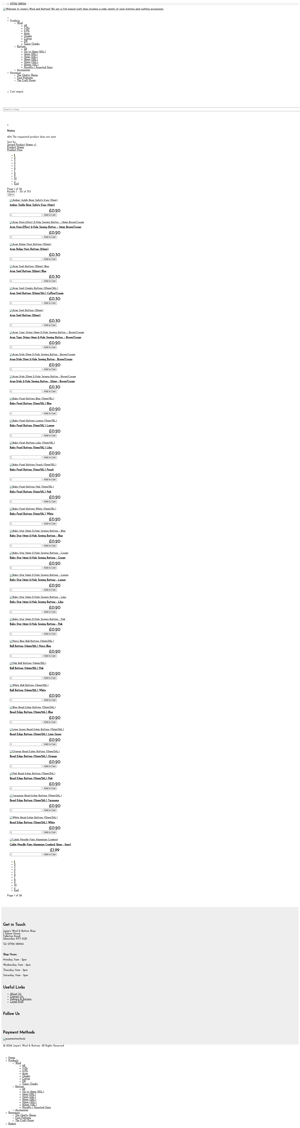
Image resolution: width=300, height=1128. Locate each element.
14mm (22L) (31, 54)
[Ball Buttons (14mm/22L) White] (29, 685)
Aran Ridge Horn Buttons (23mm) (29, 249)
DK (26, 41)
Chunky (28, 36)
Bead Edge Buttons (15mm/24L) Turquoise (34, 800)
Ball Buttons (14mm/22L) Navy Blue (30, 646)
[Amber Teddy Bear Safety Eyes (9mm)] (34, 200)
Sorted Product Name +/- (22, 145)
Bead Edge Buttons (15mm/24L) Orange (33, 756)
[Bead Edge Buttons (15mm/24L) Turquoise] (36, 795)
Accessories (23, 70)
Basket (12, 1124)
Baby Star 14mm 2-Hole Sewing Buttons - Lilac (37, 602)
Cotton (28, 39)
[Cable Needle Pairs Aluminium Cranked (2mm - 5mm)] (34, 839)
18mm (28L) (31, 59)
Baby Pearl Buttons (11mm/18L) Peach (32, 470)
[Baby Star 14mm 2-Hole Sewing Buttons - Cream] (39, 553)
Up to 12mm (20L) (35, 52)
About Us (15, 994)
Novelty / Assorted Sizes (38, 67)
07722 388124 (18, 4)
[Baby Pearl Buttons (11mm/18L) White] (33, 509)
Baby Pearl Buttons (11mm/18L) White (31, 514)
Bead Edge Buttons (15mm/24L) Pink (31, 778)
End (16, 184)
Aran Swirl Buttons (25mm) (25, 315)
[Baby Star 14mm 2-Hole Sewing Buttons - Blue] (38, 531)
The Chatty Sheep (27, 75)
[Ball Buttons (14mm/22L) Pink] (28, 663)
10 (15, 178)
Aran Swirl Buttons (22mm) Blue (28, 271)
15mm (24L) (31, 57)
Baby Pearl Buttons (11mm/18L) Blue (31, 403)
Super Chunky (32, 44)
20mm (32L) (31, 65)
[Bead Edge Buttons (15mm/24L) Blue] (33, 707)
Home (11, 1058)
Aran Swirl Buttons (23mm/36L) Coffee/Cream (37, 293)
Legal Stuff (17, 1002)
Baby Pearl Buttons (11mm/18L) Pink (30, 492)
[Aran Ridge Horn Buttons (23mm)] (30, 244)
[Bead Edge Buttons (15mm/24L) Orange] (35, 751)
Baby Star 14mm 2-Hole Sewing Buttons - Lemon (38, 580)
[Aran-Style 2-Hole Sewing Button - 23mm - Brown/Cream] (43, 376)
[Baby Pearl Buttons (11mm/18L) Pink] (32, 487)
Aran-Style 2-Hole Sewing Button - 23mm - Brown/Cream (42, 381)
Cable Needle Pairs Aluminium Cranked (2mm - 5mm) (40, 844)
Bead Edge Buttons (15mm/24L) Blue (31, 712)
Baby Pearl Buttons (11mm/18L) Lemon (32, 425)
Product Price (15, 150)
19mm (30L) (31, 62)
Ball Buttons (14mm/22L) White (28, 690)
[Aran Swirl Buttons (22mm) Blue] (29, 266)
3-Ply (27, 28)
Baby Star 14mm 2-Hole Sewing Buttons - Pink (36, 624)
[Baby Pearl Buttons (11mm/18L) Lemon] (33, 421)
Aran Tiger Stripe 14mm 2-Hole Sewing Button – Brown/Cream (45, 337)
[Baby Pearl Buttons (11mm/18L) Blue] (32, 398)
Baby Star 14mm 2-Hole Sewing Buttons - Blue (36, 536)
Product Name (15, 147)
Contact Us (16, 996)
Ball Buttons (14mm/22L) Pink (27, 668)
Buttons (21, 46)
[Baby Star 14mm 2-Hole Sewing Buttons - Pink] (37, 619)
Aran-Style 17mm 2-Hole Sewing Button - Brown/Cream (41, 359)
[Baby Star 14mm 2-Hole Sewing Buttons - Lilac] (38, 597)
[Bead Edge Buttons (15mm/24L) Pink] (32, 773)
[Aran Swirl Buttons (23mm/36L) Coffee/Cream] (34, 288)
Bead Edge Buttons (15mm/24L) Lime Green (35, 734)
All (25, 26)
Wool (20, 23)
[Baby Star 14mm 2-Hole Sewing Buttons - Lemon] (39, 575)
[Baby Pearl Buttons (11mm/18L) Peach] (33, 465)
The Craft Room (26, 80)
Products (15, 20)
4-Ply (27, 31)
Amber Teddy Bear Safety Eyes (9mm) (32, 205)
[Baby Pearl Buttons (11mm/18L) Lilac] (32, 443)
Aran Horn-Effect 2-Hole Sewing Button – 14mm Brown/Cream (45, 227)
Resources (15, 72)
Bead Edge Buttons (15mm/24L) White (32, 822)
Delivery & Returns (20, 999)
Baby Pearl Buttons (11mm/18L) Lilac (31, 448)
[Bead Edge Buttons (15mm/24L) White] (34, 817)
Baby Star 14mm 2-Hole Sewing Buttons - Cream (37, 558)
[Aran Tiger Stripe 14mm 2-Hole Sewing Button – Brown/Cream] (47, 332)
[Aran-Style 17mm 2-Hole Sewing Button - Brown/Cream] (42, 354)
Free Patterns (25, 78)
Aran (27, 33)
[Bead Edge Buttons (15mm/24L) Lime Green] (37, 729)
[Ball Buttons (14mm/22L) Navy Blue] (32, 641)
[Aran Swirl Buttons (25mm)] (26, 310)
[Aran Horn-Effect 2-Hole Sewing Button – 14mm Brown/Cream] (47, 222)
